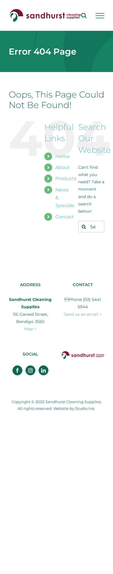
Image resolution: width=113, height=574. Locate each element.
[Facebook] (17, 370)
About (62, 167)
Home (62, 156)
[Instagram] (30, 370)
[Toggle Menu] (100, 15)
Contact (64, 217)
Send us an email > (83, 314)
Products (65, 178)
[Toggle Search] (84, 15)
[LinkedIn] (43, 370)
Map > (30, 328)
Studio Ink (84, 408)
